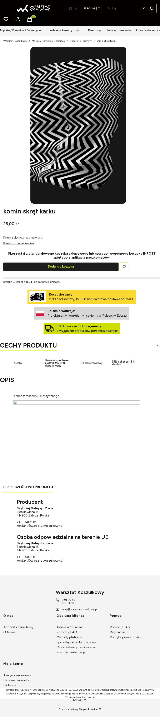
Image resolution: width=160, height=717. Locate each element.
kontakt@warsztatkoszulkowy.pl (40, 526)
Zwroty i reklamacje (71, 652)
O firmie (9, 632)
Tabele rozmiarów (69, 627)
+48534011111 (26, 522)
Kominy (87, 40)
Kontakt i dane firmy (18, 627)
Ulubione (9, 685)
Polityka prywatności (125, 637)
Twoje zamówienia (17, 675)
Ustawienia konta (16, 680)
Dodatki (74, 40)
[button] (152, 8)
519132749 (68, 600)
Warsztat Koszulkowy (15, 40)
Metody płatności (69, 637)
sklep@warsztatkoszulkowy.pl (79, 609)
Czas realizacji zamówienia (76, 647)
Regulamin (117, 632)
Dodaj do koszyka (61, 266)
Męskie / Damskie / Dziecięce (48, 40)
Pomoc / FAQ (66, 632)
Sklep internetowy (78, 709)
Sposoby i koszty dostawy (76, 642)
